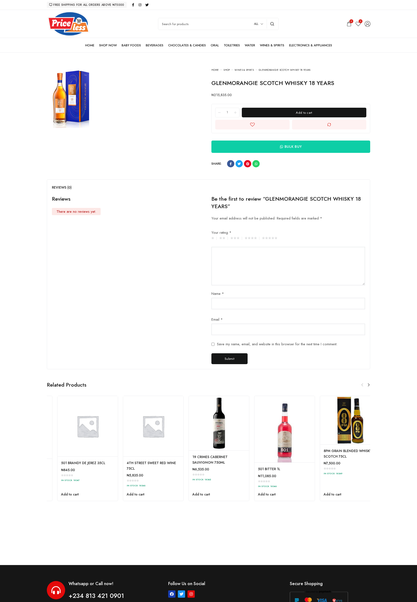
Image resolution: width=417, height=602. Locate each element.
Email (217, 319)
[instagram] (140, 5)
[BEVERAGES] (154, 45)
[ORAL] (215, 45)
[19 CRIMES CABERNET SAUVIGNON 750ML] (274, 423)
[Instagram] (191, 594)
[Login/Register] (367, 24)
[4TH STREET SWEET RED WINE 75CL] (208, 426)
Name (217, 293)
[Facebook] (171, 594)
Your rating (221, 232)
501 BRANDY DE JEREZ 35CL (138, 462)
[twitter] (147, 5)
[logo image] (68, 23)
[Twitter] (181, 594)
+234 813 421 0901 (96, 595)
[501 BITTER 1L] (340, 429)
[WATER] (250, 45)
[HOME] (89, 45)
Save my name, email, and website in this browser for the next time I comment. (277, 344)
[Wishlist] (358, 24)
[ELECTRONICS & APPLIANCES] (310, 45)
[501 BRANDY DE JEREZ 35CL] (143, 426)
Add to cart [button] (59, 494)
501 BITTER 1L (324, 469)
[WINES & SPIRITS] (272, 45)
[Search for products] (272, 24)
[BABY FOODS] (131, 45)
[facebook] (133, 5)
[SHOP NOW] (108, 45)
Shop (226, 70)
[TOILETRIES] (232, 45)
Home (215, 70)
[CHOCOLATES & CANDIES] (187, 45)
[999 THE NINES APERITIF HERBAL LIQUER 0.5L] (77, 427)
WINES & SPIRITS (244, 70)
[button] (368, 384)
